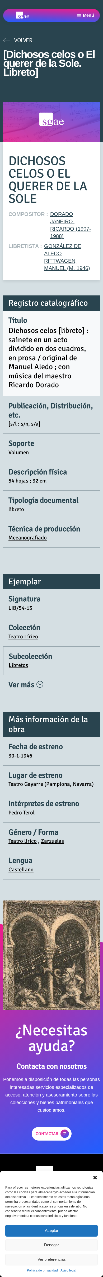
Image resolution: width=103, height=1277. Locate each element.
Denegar (51, 1245)
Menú (88, 15)
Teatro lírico (22, 841)
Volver (23, 40)
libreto (16, 509)
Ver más (22, 684)
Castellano (21, 869)
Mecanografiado (27, 537)
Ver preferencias (52, 1259)
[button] (95, 1177)
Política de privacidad (42, 1270)
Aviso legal (68, 1270)
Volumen (18, 452)
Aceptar (51, 1230)
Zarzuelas (52, 841)
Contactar (47, 1133)
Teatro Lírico (23, 636)
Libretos (18, 665)
